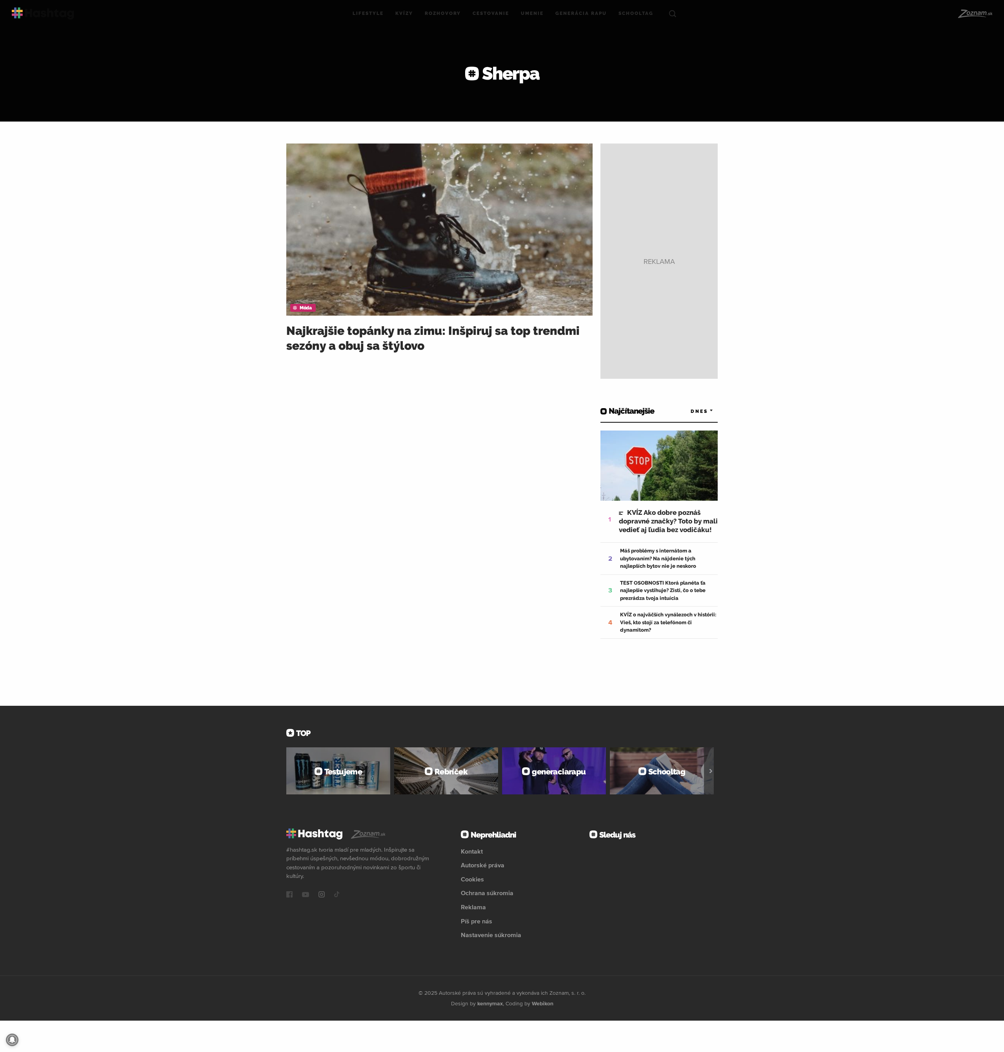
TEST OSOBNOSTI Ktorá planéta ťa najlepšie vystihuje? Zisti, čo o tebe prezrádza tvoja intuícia (663, 590)
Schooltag (635, 13)
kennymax (490, 1003)
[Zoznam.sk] (974, 13)
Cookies (472, 879)
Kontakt (472, 851)
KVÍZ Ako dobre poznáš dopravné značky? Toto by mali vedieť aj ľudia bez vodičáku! (668, 521)
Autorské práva (482, 864)
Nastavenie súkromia (491, 934)
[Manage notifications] (12, 1040)
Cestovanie (491, 13)
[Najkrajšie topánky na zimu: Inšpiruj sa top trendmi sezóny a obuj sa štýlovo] (439, 230)
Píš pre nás (476, 921)
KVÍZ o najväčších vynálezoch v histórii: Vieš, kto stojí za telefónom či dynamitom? (668, 622)
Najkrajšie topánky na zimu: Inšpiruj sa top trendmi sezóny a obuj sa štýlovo (433, 338)
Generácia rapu (581, 13)
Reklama (473, 906)
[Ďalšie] (711, 770)
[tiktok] (337, 895)
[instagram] (321, 895)
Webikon (542, 1003)
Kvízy (404, 13)
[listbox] (690, 411)
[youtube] (305, 895)
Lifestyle (368, 13)
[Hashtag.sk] (43, 13)
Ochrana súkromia (487, 892)
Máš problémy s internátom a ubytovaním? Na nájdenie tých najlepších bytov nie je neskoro (658, 558)
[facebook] (289, 895)
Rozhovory (443, 13)
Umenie (532, 13)
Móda (305, 308)
